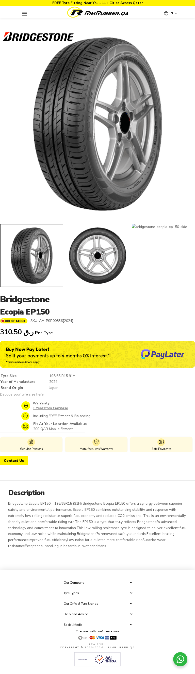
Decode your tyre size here (22, 394)
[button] (24, 14)
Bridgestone (25, 299)
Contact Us (14, 460)
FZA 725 (96, 644)
